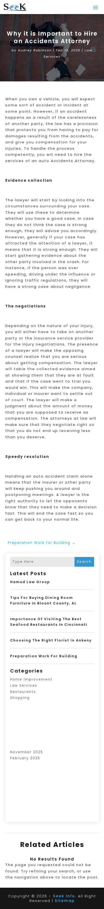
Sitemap (65, 900)
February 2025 (25, 758)
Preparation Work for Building (43, 656)
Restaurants (23, 691)
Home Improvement (31, 679)
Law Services (23, 685)
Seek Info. (64, 896)
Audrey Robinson (35, 50)
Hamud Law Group (30, 582)
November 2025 (26, 752)
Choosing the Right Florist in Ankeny (51, 640)
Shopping (20, 697)
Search (84, 561)
